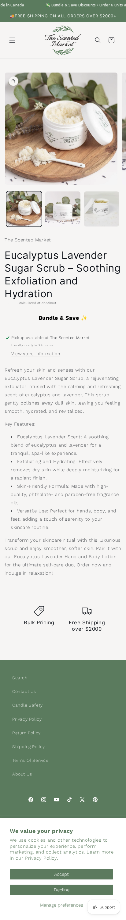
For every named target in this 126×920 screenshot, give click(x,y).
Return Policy (26, 732)
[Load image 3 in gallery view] (102, 209)
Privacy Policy (27, 719)
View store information (35, 353)
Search (20, 677)
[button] (12, 40)
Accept (61, 874)
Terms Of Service (30, 760)
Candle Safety (27, 705)
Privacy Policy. (41, 858)
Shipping (11, 303)
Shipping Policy (28, 746)
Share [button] (17, 591)
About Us (22, 774)
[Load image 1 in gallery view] (24, 209)
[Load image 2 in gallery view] (63, 209)
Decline (61, 890)
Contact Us (24, 691)
